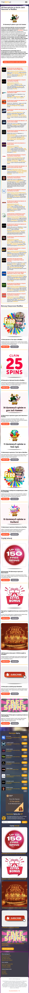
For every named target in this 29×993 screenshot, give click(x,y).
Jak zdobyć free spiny (6, 958)
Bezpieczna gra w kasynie (7, 960)
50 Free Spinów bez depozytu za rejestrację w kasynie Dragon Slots (15, 69)
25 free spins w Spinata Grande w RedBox (12, 380)
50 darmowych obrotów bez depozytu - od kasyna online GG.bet (17, 101)
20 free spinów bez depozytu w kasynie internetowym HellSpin (16, 249)
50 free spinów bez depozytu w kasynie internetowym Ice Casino (16, 190)
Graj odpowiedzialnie (13, 990)
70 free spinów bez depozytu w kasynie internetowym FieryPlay (16, 80)
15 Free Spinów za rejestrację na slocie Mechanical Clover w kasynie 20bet (16, 214)
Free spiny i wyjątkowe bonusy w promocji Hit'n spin (14, 611)
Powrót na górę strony (8, 948)
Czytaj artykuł (14, 346)
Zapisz (24, 822)
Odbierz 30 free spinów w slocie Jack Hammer (14, 62)
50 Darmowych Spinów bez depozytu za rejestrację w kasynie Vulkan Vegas (16, 272)
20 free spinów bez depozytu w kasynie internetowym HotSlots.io (16, 294)
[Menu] (25, 2)
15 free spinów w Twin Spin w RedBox (11, 339)
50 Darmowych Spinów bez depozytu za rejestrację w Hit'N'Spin (16, 201)
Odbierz (24, 737)
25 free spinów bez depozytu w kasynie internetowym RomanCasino (16, 177)
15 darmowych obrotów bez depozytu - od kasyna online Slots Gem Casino (17, 167)
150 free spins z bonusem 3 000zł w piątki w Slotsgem (13, 653)
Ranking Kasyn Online (6, 955)
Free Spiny (20, 30)
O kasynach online (6, 957)
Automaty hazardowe (6, 967)
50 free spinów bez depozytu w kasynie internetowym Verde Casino (16, 284)
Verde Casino (4, 973)
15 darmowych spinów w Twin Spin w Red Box (14, 452)
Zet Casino (4, 972)
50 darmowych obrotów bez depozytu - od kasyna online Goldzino (17, 131)
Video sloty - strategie (6, 965)
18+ (19, 990)
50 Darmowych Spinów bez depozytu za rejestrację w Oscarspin (16, 225)
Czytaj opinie (15, 580)
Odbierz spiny (5, 346)
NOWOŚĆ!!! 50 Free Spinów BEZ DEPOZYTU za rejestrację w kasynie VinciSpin (15, 260)
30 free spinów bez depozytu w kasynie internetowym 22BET (16, 92)
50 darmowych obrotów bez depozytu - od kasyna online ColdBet (17, 121)
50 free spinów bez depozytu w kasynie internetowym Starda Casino (16, 155)
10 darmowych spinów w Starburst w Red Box (14, 527)
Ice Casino (4, 971)
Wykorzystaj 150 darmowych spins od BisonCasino (12, 572)
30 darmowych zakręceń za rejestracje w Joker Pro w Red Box (14, 491)
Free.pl (6, 2)
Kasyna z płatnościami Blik (7, 964)
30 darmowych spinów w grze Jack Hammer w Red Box (14, 416)
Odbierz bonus (5, 580)
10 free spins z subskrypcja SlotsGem (11, 686)
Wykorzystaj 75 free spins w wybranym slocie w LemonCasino (14, 715)
